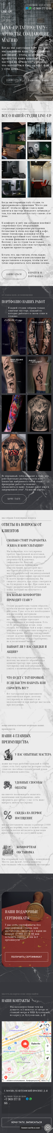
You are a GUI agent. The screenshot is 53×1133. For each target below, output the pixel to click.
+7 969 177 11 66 (42, 8)
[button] (14, 80)
